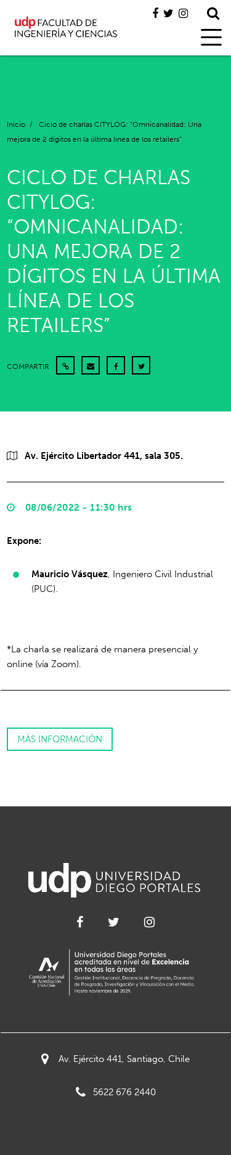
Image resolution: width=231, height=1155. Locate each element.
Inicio (16, 124)
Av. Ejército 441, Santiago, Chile (124, 1058)
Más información (59, 739)
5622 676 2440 (124, 1092)
